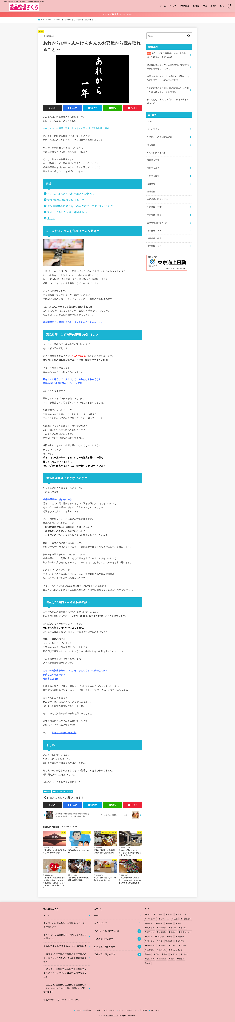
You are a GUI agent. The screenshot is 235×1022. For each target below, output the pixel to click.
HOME (43, 19)
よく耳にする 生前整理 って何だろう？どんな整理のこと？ (65, 937)
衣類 (157, 954)
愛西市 (169, 941)
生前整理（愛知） (155, 215)
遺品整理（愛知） (155, 246)
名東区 (183, 928)
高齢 (149, 963)
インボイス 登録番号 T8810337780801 (117, 14)
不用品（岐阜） (154, 168)
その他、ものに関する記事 (159, 137)
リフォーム (165, 919)
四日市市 (150, 932)
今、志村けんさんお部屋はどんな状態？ (71, 193)
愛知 (160, 941)
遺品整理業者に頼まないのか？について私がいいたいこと (81, 206)
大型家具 (162, 932)
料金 (205, 6)
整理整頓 (181, 941)
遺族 (172, 959)
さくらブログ (153, 129)
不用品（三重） (154, 160)
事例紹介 (196, 6)
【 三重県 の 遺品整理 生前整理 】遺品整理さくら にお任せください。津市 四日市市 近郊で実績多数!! (65, 988)
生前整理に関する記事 (157, 199)
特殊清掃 (151, 191)
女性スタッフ (186, 932)
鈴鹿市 (181, 959)
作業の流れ (184, 6)
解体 (166, 954)
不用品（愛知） (154, 176)
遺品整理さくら (112, 1016)
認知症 (175, 954)
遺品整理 (162, 959)
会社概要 (143, 1010)
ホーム (163, 6)
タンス (170, 914)
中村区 (169, 923)
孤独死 (149, 937)
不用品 (149, 923)
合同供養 (162, 928)
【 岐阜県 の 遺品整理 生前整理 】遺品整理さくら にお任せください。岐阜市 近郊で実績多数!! (65, 973)
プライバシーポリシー (127, 1010)
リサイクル (151, 919)
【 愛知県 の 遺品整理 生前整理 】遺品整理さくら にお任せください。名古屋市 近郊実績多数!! (65, 958)
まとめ (51, 218)
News (221, 6)
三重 (175, 919)
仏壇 (179, 923)
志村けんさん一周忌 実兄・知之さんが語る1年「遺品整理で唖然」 (77, 128)
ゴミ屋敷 (151, 145)
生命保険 (162, 950)
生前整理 (150, 950)
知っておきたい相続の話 (64, 732)
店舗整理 (151, 184)
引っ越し (150, 941)
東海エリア (151, 945)
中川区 (159, 923)
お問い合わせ (109, 1010)
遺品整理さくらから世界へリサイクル (61, 1000)
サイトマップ (155, 1010)
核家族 (163, 945)
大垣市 (173, 932)
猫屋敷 (183, 945)
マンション (182, 914)
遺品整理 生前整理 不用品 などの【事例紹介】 (65, 946)
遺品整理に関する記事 (63, 792)
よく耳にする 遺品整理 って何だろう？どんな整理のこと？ (65, 925)
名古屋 (173, 928)
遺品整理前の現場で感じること (65, 199)
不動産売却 (187, 919)
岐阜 (171, 937)
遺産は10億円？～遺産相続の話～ (67, 212)
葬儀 (149, 954)
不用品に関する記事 (156, 153)
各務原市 (150, 928)
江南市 (173, 945)
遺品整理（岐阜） (155, 238)
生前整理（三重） (155, 207)
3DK (149, 914)
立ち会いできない (177, 950)
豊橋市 (185, 954)
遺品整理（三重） (155, 231)
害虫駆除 (160, 937)
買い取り (150, 959)
